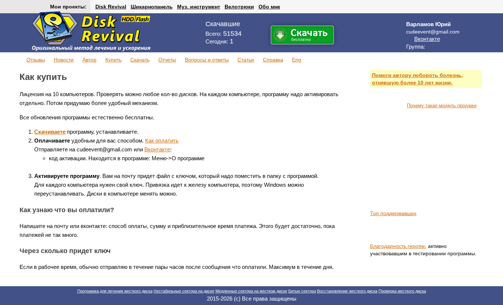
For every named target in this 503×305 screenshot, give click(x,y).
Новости (64, 60)
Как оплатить (162, 140)
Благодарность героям (397, 246)
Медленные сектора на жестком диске (251, 291)
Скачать (140, 60)
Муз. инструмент (198, 7)
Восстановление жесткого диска (347, 291)
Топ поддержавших (393, 213)
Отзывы (36, 60)
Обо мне (269, 7)
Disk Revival (110, 7)
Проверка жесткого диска (402, 291)
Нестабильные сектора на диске (184, 291)
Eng (296, 60)
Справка (273, 60)
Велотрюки (239, 7)
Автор (89, 60)
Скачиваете (50, 132)
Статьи (246, 60)
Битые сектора (302, 291)
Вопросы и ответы (207, 60)
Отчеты (167, 60)
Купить (113, 60)
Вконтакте (427, 39)
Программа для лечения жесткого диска (114, 291)
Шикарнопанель (152, 7)
